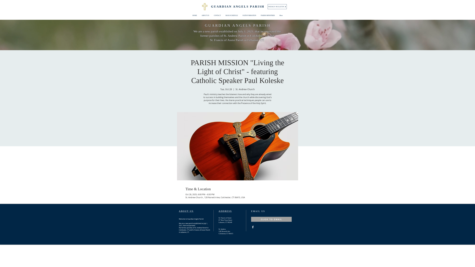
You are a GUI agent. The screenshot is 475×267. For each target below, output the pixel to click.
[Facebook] (253, 227)
